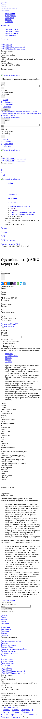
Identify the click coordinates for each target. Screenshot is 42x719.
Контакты (9, 22)
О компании (10, 14)
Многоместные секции (9, 653)
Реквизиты (9, 18)
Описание (9, 354)
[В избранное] (3, 276)
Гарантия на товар (12, 33)
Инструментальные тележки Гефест (14, 649)
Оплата (8, 360)
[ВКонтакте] (2, 283)
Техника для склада (8, 645)
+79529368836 (13, 49)
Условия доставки (12, 31)
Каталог (4, 615)
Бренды (4, 619)
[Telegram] (24, 283)
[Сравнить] (3, 278)
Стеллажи (5, 643)
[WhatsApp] (18, 283)
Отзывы (8, 20)
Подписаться (6, 609)
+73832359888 (6, 45)
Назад (13, 208)
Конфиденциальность (9, 707)
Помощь (4, 655)
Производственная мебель (11, 641)
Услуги (3, 621)
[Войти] (2, 168)
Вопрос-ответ (10, 35)
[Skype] (21, 283)
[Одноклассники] (5, 283)
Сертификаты (10, 16)
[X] (11, 283)
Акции (3, 617)
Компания (5, 623)
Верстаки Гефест (7, 647)
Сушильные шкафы (8, 651)
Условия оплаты (11, 29)
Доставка (8, 362)
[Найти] (3, 96)
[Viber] (14, 283)
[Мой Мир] (8, 283)
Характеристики (11, 356)
